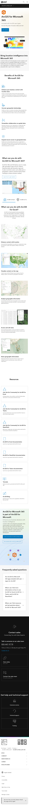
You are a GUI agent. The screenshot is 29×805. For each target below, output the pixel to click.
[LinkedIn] (25, 740)
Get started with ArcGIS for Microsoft (12, 541)
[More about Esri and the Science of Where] (4, 742)
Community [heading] (4, 756)
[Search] (23, 2)
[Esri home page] (4, 2)
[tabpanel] (14, 286)
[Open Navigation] (27, 2)
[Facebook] (19, 740)
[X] (22, 740)
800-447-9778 (7, 644)
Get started (5, 30)
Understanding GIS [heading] (5, 759)
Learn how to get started (9, 177)
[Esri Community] (19, 743)
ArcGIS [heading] (2, 753)
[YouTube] (25, 743)
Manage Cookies (5, 794)
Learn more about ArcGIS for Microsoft (13, 537)
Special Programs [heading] (5, 765)
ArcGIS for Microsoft (7, 6)
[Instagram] (22, 743)
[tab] (8, 199)
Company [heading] (3, 762)
